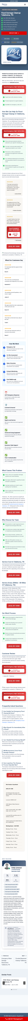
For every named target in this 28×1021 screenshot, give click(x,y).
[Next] (24, 983)
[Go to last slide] (4, 983)
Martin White (7, 984)
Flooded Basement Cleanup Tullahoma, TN (20, 959)
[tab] (11, 989)
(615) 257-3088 (14, 1)
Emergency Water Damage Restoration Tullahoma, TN (7, 960)
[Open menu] (24, 4)
